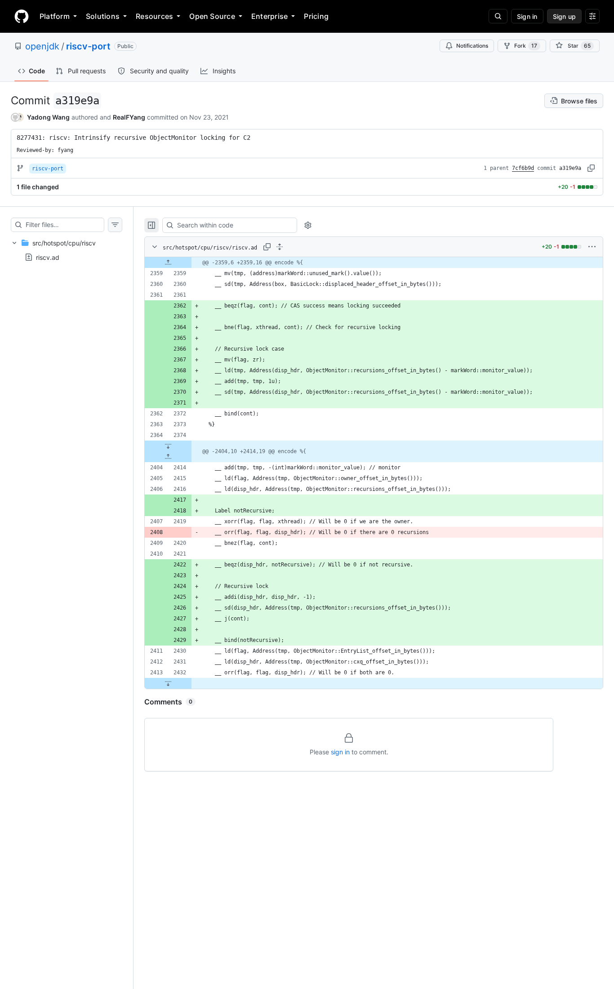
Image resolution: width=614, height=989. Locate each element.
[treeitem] (66, 250)
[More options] (592, 247)
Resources (154, 16)
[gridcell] (374, 262)
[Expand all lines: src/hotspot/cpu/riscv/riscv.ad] (279, 247)
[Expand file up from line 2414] (168, 456)
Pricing (316, 16)
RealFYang (129, 117)
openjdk (42, 46)
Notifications (472, 45)
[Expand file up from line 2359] (168, 262)
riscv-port (88, 46)
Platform (55, 16)
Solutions (103, 16)
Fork (525, 45)
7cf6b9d (523, 168)
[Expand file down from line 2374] (168, 446)
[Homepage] (21, 16)
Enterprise (269, 16)
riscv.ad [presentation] (47, 257)
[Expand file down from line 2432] (168, 683)
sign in (340, 752)
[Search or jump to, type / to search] (498, 16)
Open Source (212, 16)
